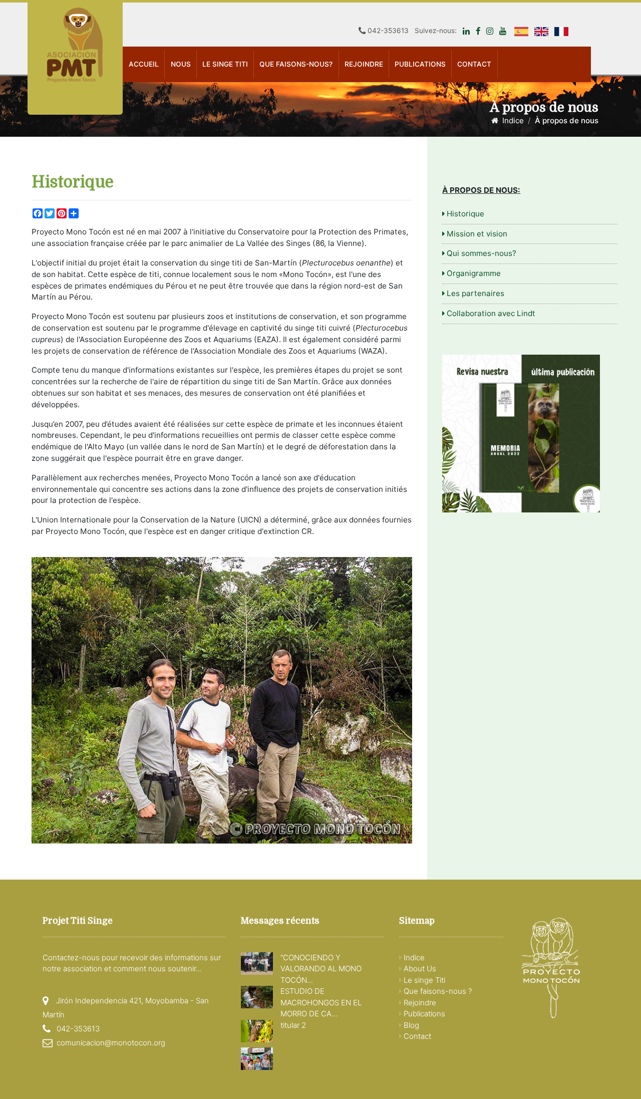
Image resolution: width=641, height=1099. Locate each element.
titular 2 (293, 1025)
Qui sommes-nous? (480, 253)
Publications (423, 1013)
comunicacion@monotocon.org (111, 1042)
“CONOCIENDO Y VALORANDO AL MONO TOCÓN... (321, 969)
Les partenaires (474, 293)
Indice (511, 120)
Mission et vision (476, 233)
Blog (410, 1025)
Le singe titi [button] (225, 64)
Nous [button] (181, 64)
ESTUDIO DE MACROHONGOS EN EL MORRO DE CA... (321, 1002)
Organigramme (473, 273)
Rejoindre (364, 64)
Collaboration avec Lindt (490, 313)
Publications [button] (420, 64)
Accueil (144, 64)
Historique (464, 213)
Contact (474, 64)
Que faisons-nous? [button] (296, 64)
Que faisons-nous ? (437, 991)
